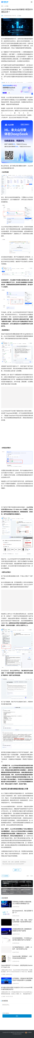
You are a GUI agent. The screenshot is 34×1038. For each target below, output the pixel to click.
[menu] (31, 2)
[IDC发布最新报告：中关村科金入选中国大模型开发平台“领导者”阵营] (6, 940)
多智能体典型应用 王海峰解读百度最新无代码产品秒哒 (22, 930)
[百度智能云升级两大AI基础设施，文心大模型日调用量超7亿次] (6, 904)
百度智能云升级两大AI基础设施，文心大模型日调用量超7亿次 (22, 902)
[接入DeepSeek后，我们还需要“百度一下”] (6, 913)
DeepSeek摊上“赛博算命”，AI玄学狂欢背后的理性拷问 (22, 957)
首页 (2, 6)
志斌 (2, 15)
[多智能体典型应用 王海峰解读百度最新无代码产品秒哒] (6, 931)
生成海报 (5, 875)
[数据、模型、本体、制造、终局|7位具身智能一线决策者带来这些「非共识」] (6, 922)
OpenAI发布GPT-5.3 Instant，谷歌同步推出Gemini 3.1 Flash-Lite (16, 966)
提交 (17, 1016)
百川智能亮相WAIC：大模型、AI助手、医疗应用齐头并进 (22, 948)
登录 (3, 1013)
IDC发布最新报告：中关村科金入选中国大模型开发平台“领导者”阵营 (22, 939)
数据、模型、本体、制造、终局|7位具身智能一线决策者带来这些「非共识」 (22, 921)
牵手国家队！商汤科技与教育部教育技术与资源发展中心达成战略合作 (22, 979)
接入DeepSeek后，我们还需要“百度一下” (22, 911)
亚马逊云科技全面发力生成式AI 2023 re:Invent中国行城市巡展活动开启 (16, 988)
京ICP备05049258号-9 (20, 1032)
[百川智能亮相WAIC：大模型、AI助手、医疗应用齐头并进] (6, 949)
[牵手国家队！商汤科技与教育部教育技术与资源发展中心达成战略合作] (6, 981)
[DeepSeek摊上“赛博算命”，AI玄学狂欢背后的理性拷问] (6, 958)
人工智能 (19, 15)
